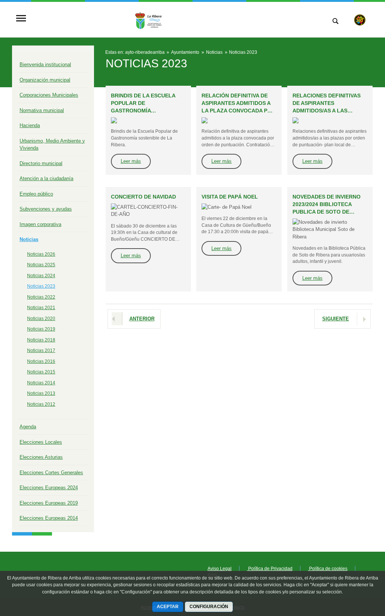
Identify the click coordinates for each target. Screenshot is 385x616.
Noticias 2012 (41, 404)
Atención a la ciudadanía (46, 178)
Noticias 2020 (41, 318)
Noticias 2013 (41, 393)
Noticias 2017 (41, 350)
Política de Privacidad (270, 568)
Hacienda (30, 125)
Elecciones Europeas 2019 (49, 503)
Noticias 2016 (41, 361)
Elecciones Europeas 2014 (49, 518)
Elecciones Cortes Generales (51, 472)
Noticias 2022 (41, 297)
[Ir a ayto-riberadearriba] (161, 19)
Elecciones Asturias (41, 457)
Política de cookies (327, 568)
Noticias (29, 239)
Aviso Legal (220, 568)
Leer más (131, 161)
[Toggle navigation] (21, 19)
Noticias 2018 (41, 340)
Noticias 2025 (41, 264)
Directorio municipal (41, 163)
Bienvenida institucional (45, 64)
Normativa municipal (42, 110)
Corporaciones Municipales (49, 95)
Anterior (142, 319)
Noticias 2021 (41, 307)
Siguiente (335, 319)
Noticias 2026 (41, 254)
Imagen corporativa (40, 224)
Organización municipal (45, 80)
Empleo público (36, 194)
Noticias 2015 (41, 372)
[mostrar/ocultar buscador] (335, 22)
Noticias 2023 (41, 286)
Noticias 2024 (41, 275)
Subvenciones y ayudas (46, 209)
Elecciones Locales (41, 442)
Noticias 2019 (41, 329)
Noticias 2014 (41, 382)
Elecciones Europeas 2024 (49, 487)
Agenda (28, 426)
